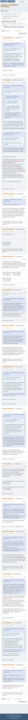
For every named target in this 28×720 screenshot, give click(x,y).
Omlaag (3, 30)
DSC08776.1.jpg (8, 272)
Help (8, 715)
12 (16, 30)
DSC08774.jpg (17, 272)
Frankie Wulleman (8, 38)
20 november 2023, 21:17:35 (7, 40)
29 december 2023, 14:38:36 (7, 625)
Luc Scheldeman (7, 290)
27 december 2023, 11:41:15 (7, 411)
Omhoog (3, 699)
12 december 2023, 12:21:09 (7, 231)
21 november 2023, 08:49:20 (7, 196)
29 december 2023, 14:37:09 (7, 576)
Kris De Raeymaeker (8, 194)
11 (15, 30)
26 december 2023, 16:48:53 (7, 258)
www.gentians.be (19, 526)
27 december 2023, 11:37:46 (7, 369)
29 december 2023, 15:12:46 (7, 667)
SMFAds (11, 718)
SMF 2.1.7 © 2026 (10, 716)
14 (20, 30)
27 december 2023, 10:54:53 (7, 327)
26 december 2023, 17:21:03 (7, 292)
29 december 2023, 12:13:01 (7, 466)
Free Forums (16, 718)
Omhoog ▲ (18, 715)
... (13, 30)
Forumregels (12, 715)
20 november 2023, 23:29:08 (7, 82)
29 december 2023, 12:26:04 (7, 533)
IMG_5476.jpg (8, 242)
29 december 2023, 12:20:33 (7, 501)
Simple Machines (17, 716)
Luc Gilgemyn (6, 80)
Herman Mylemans (8, 498)
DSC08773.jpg (8, 278)
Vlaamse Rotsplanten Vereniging (9, 5)
